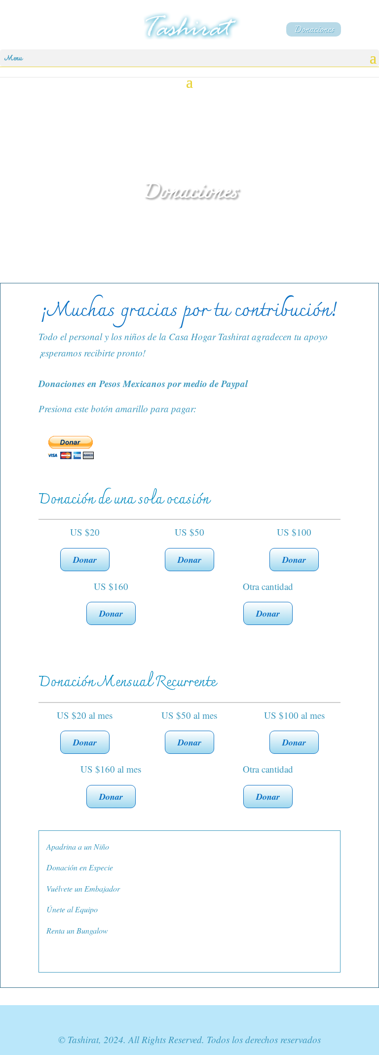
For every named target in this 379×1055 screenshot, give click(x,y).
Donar (85, 559)
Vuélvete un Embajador (83, 888)
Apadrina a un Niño (77, 846)
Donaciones (314, 29)
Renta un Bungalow (77, 930)
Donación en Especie (79, 867)
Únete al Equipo (72, 909)
